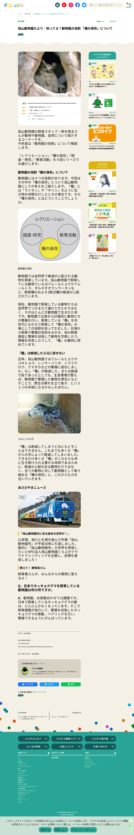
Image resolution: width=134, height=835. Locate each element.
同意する (45, 829)
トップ (20, 14)
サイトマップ (88, 760)
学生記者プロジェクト (24, 793)
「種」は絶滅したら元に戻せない (39, 110)
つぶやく (51, 684)
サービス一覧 (88, 762)
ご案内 (87, 753)
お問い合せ (88, 766)
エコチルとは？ (33, 738)
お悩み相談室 (21, 788)
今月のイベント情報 (57, 753)
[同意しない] (129, 825)
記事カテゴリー (23, 753)
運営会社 (87, 757)
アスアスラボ (21, 795)
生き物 (21, 34)
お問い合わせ (100, 746)
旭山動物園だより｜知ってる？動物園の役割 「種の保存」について (51, 14)
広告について (67, 746)
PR (18, 757)
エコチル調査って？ (67, 738)
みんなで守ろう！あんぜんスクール (28, 786)
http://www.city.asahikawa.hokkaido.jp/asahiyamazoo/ (35, 647)
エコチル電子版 (100, 738)
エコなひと (21, 773)
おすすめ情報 (21, 771)
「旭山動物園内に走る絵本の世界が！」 (44, 116)
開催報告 (20, 782)
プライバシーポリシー (91, 764)
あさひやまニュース (35, 113)
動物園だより (100, 21)
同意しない (61, 829)
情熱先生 (20, 762)
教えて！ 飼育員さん (38, 119)
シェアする (29, 684)
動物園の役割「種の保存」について (40, 107)
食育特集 (20, 777)
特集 (19, 768)
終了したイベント (23, 800)
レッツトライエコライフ (24, 766)
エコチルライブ (22, 764)
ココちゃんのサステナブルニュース (28, 791)
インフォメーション (23, 775)
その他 (20, 802)
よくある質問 (34, 746)
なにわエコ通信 (22, 784)
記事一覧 (27, 14)
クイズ (20, 760)
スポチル (20, 797)
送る (72, 684)
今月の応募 (54, 758)
